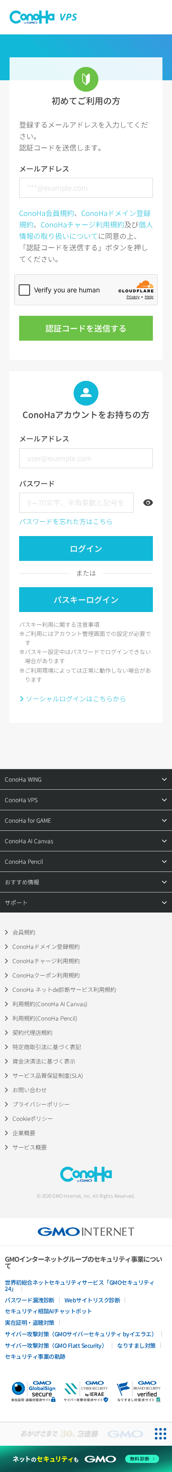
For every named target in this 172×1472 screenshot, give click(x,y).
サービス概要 (29, 1147)
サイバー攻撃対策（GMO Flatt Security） (56, 1345)
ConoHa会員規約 (46, 213)
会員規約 (23, 932)
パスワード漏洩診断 (29, 1300)
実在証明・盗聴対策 (29, 1322)
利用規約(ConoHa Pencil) (44, 1018)
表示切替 (148, 502)
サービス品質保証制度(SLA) (47, 1075)
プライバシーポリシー (41, 1104)
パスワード (37, 483)
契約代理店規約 (32, 1032)
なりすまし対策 (136, 1345)
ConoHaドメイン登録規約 (46, 946)
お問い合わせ (29, 1089)
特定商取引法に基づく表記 (46, 1046)
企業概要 (23, 1132)
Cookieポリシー (32, 1118)
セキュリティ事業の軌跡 (35, 1356)
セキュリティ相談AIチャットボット (48, 1311)
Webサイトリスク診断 (92, 1300)
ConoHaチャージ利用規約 (82, 224)
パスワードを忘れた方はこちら (66, 521)
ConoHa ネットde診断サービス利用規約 (64, 989)
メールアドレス (44, 168)
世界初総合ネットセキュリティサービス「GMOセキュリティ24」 (79, 1285)
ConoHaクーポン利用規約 (46, 975)
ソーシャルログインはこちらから (76, 698)
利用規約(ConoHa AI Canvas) (49, 1003)
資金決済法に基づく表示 (43, 1061)
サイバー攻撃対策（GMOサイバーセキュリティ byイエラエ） (81, 1334)
